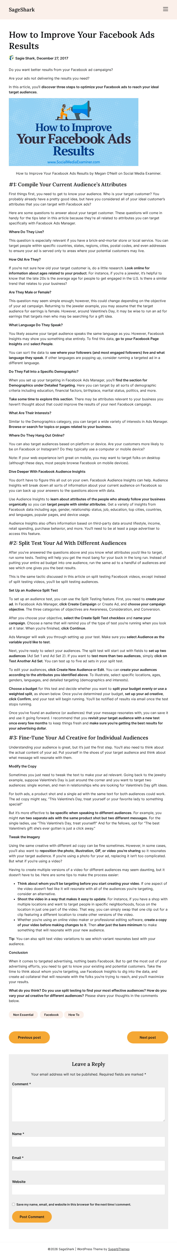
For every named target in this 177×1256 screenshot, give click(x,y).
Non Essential (23, 1014)
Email (18, 1158)
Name (18, 1134)
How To (73, 1014)
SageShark (22, 9)
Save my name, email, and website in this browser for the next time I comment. (73, 1204)
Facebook (51, 1014)
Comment (21, 1084)
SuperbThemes (119, 1249)
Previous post (29, 1037)
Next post (148, 1037)
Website (18, 1181)
